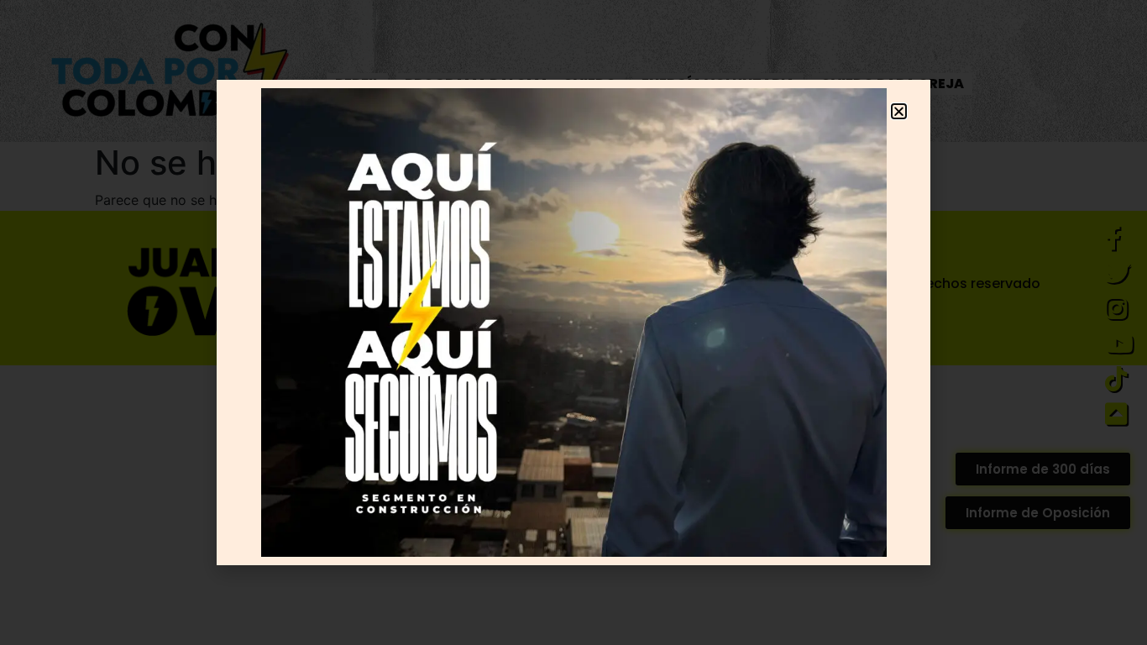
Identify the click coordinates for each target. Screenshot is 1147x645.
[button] (899, 111)
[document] (573, 322)
